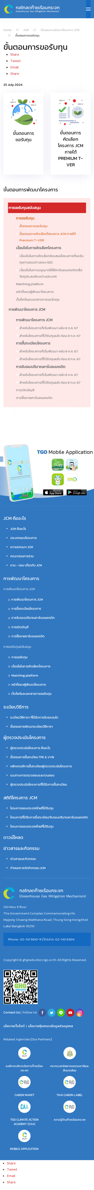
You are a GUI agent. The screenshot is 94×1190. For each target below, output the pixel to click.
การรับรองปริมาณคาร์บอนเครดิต (40, 366)
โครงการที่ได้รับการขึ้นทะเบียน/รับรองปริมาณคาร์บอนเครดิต (49, 817)
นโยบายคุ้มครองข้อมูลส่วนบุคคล (50, 1026)
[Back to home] (31, 9)
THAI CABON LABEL (70, 1095)
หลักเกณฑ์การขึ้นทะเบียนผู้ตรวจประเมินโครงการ (41, 766)
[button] (88, 9)
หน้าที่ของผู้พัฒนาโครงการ (35, 291)
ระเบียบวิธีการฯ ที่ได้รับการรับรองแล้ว (34, 717)
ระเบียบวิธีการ (16, 706)
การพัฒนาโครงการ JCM (27, 309)
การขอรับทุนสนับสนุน (25, 207)
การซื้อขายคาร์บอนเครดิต (34, 397)
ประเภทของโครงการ (23, 538)
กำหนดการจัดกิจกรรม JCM (28, 868)
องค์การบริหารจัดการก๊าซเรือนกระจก (24, 1068)
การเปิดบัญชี (25, 390)
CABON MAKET (24, 1095)
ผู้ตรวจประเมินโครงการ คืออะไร (30, 748)
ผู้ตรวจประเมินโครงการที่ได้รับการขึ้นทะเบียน (38, 784)
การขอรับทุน (25, 218)
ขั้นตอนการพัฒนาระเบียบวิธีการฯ (31, 726)
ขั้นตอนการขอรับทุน (33, 226)
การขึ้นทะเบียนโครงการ (33, 343)
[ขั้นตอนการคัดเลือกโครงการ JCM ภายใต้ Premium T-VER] (70, 133)
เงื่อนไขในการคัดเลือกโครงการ (38, 247)
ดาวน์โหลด (13, 837)
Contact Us (12, 1012)
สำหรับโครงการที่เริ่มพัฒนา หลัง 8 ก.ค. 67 (48, 328)
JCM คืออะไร (14, 518)
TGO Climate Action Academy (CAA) (24, 1121)
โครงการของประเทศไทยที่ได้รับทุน (31, 808)
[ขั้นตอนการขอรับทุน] (23, 133)
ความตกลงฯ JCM (21, 547)
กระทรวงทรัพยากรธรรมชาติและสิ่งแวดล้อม (69, 1068)
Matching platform (30, 283)
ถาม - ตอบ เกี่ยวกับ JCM (26, 565)
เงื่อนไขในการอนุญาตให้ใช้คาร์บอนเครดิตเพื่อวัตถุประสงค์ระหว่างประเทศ (50, 273)
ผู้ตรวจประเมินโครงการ (24, 737)
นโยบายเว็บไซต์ (14, 1026)
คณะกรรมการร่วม (22, 556)
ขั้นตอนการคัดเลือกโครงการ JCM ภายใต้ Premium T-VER (47, 237)
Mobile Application (24, 1149)
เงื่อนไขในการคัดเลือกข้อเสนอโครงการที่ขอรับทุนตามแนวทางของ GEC (51, 259)
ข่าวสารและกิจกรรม (21, 848)
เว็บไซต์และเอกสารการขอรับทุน (38, 299)
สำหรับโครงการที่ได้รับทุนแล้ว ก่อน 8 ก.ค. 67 (49, 335)
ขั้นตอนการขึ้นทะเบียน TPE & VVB (32, 757)
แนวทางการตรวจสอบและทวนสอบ (32, 775)
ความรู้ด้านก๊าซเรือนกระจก (70, 1119)
